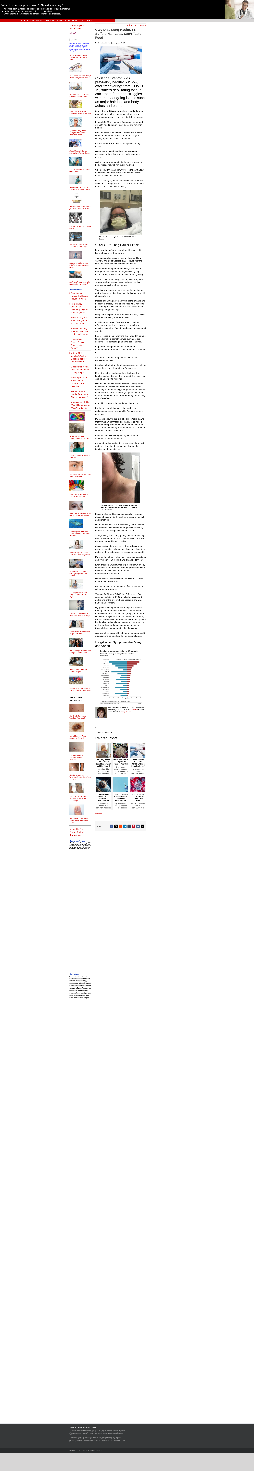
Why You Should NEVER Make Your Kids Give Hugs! (79, 615)
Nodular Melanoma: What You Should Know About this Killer (80, 777)
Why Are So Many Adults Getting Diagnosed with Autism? (78, 574)
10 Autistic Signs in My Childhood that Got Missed (79, 437)
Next (142, 25)
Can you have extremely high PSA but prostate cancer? (80, 77)
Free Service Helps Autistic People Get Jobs (79, 633)
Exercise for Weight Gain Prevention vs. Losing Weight (80, 370)
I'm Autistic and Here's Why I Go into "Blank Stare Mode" (80, 514)
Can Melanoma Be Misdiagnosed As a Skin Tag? (76, 757)
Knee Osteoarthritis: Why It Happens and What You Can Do (80, 405)
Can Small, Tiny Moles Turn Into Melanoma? (77, 717)
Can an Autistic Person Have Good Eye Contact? (80, 475)
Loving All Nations (126, 712)
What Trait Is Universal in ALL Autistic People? (78, 496)
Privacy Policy (76, 832)
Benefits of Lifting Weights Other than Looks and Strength (80, 331)
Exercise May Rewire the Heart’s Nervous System (79, 296)
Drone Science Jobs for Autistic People (78, 671)
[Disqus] (120, 856)
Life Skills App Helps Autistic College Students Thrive (80, 652)
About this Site (76, 829)
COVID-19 (98, 814)
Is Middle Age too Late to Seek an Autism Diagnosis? (79, 554)
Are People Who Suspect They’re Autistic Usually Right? (78, 595)
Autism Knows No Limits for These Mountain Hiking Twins (80, 689)
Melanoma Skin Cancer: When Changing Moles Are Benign (78, 799)
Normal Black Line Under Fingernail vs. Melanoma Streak (78, 820)
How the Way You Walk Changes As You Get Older (79, 320)
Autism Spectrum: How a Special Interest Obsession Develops (79, 534)
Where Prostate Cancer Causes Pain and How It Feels (78, 58)
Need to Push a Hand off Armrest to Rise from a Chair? (80, 394)
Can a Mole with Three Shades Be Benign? (77, 737)
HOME (72, 33)
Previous (133, 25)
